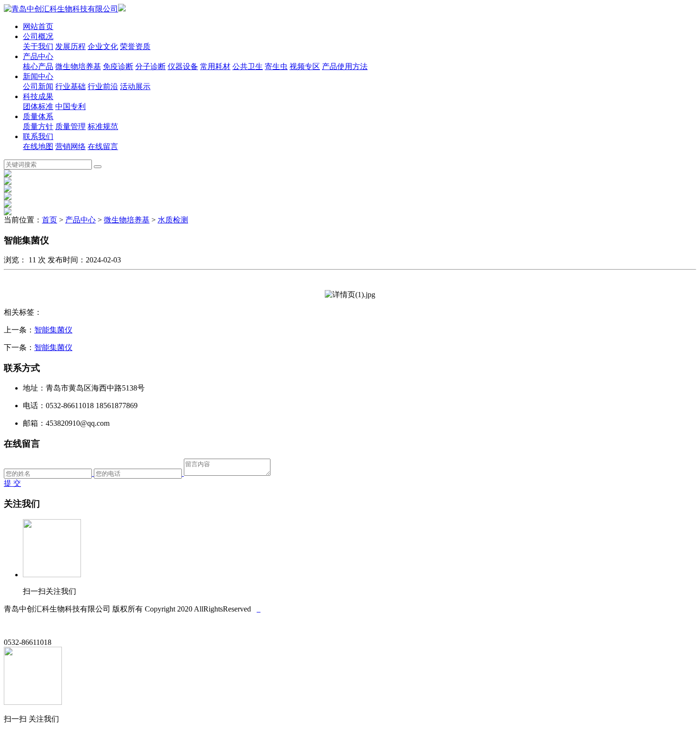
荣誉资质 (135, 46)
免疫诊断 (118, 66)
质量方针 (38, 126)
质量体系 (38, 116)
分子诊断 (150, 66)
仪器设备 (183, 66)
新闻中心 (38, 76)
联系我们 (38, 136)
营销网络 (70, 146)
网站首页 (38, 26)
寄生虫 (276, 66)
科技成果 (38, 96)
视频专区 (305, 66)
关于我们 (38, 46)
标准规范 (103, 126)
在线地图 (38, 146)
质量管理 (70, 126)
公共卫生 (247, 66)
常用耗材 (215, 66)
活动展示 (135, 86)
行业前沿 (103, 86)
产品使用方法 (345, 66)
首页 (49, 220)
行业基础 (70, 86)
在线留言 (103, 146)
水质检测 (173, 220)
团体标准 (38, 106)
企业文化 (103, 46)
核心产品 (38, 66)
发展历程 (70, 46)
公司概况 (38, 36)
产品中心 (38, 56)
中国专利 (70, 106)
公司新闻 (38, 86)
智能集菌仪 (53, 330)
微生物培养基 (78, 66)
